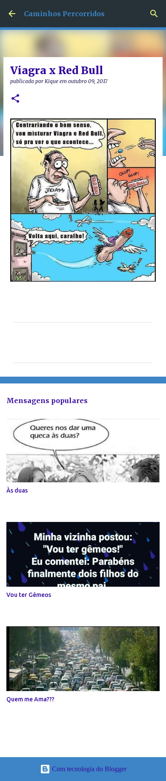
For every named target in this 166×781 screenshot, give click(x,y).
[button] (15, 99)
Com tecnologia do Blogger (88, 768)
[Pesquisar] (154, 13)
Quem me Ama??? (30, 699)
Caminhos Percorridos (64, 13)
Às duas (17, 490)
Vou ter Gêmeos (28, 594)
